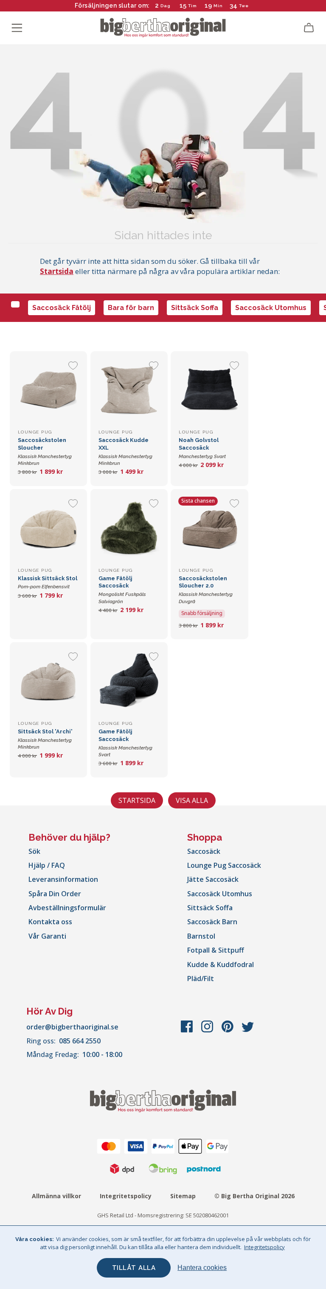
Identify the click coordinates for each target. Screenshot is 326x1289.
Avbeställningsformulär (67, 907)
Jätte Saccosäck (213, 879)
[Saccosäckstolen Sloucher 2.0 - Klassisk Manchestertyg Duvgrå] (209, 527)
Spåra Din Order (54, 893)
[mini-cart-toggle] (309, 28)
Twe (244, 5)
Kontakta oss (50, 921)
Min (218, 5)
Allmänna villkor (56, 1196)
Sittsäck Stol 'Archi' (45, 739)
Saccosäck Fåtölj (61, 308)
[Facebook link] (187, 1030)
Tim (192, 5)
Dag (165, 5)
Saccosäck (203, 851)
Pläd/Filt (200, 978)
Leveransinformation (63, 879)
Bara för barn (131, 308)
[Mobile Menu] (17, 28)
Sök (34, 851)
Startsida (56, 271)
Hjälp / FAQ (46, 865)
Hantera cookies (202, 1267)
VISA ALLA (192, 800)
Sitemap (183, 1196)
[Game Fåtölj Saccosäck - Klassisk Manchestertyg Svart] (129, 680)
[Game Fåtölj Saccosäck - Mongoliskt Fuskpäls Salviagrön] (129, 527)
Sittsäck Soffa (194, 308)
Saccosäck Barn (212, 921)
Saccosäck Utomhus (270, 308)
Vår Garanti (47, 936)
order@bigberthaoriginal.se (72, 1027)
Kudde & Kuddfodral (220, 964)
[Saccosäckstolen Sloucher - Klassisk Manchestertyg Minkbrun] (48, 389)
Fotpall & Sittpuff (215, 950)
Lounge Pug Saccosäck (224, 865)
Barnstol (201, 936)
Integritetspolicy (126, 1196)
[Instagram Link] (208, 1030)
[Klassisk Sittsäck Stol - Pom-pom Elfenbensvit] (48, 527)
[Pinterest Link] (228, 1030)
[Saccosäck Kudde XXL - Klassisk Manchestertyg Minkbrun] (129, 389)
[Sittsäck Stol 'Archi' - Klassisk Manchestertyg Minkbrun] (48, 680)
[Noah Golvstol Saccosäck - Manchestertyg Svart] (209, 389)
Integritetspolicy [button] (264, 1247)
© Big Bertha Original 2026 (254, 1196)
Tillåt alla (134, 1268)
